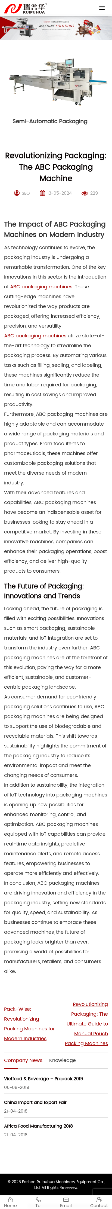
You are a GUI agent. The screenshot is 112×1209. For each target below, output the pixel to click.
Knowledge (62, 1060)
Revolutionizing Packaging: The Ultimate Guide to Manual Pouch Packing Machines (86, 1024)
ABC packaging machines (41, 287)
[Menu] (102, 8)
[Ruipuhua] (25, 8)
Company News (23, 1060)
